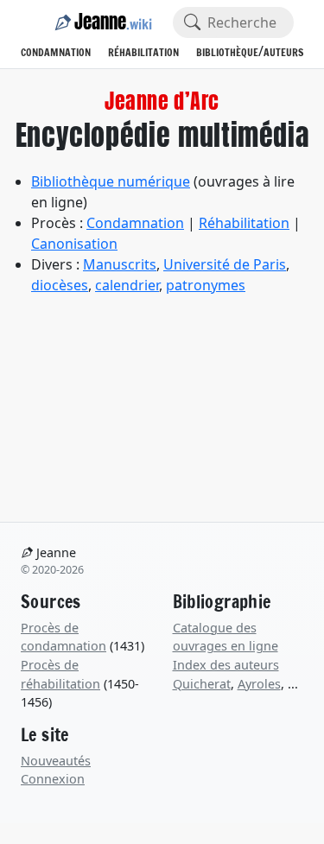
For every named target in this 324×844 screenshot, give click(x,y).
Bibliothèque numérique (110, 181)
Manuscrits (119, 264)
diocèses (59, 285)
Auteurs (283, 52)
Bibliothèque (227, 52)
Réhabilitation (143, 52)
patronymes (205, 285)
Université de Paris (224, 264)
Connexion (53, 779)
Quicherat (202, 684)
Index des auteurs (226, 665)
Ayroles (259, 684)
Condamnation (56, 52)
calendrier (127, 285)
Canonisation (74, 243)
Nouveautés (56, 760)
